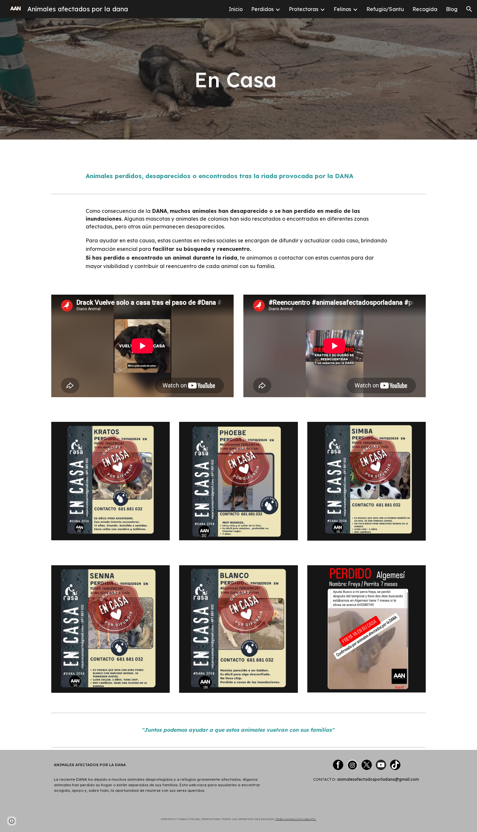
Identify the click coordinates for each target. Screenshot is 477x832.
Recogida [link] (424, 9)
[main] (238, 78)
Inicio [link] (236, 9)
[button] (469, 9)
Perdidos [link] (262, 9)
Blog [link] (452, 9)
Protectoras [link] (303, 9)
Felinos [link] (342, 9)
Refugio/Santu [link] (385, 9)
